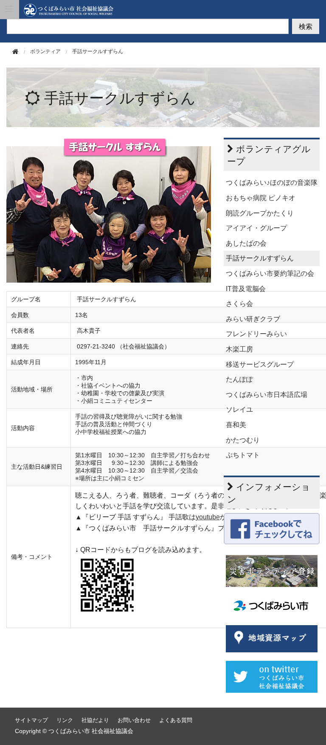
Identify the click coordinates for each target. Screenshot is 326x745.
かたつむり (243, 440)
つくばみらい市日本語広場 (266, 394)
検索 (305, 26)
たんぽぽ (239, 379)
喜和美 (236, 424)
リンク (64, 720)
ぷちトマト (243, 455)
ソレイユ (239, 409)
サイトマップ (31, 720)
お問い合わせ (134, 720)
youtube (208, 517)
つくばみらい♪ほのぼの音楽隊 (272, 182)
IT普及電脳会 (246, 288)
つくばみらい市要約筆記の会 (270, 273)
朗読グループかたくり (260, 213)
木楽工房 (239, 349)
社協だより (95, 720)
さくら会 (239, 303)
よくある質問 (175, 720)
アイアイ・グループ (256, 228)
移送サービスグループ (260, 364)
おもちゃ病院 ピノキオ (260, 197)
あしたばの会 (246, 243)
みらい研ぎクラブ (253, 319)
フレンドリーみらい (256, 333)
